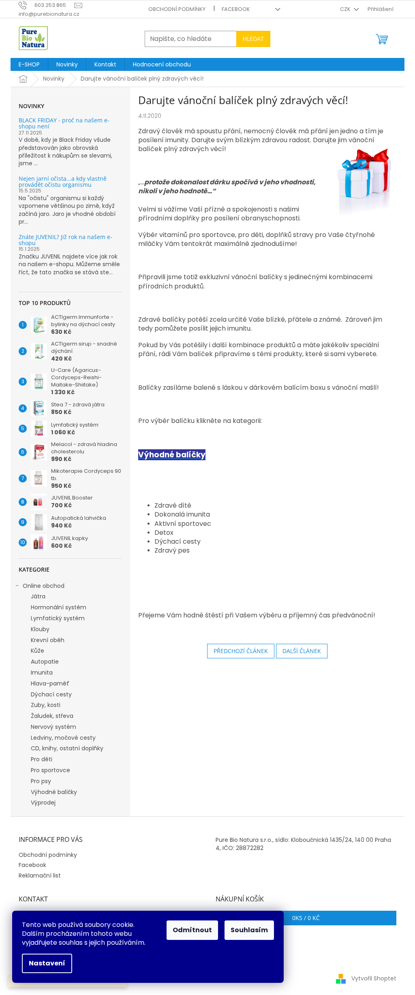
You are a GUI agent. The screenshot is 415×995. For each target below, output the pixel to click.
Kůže (37, 651)
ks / (306, 918)
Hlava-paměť (50, 683)
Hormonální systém (58, 607)
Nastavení (47, 963)
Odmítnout (192, 930)
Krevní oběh (47, 640)
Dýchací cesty (51, 694)
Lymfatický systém (58, 618)
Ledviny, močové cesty (63, 738)
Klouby (40, 629)
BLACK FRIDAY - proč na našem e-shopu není (64, 123)
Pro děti (41, 759)
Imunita (42, 672)
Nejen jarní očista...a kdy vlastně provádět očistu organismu (63, 181)
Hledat (253, 39)
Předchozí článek (241, 651)
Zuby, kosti (45, 705)
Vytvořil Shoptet (373, 978)
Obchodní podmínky (176, 9)
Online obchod (43, 586)
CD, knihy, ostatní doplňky (67, 748)
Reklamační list (40, 875)
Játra (38, 596)
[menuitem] (29, 64)
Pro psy (41, 781)
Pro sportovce (50, 770)
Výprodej (43, 803)
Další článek (301, 651)
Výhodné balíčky (54, 792)
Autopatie (45, 662)
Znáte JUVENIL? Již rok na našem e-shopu (65, 240)
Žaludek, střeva (52, 716)
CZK (346, 9)
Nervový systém (53, 727)
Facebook (236, 9)
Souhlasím (249, 930)
